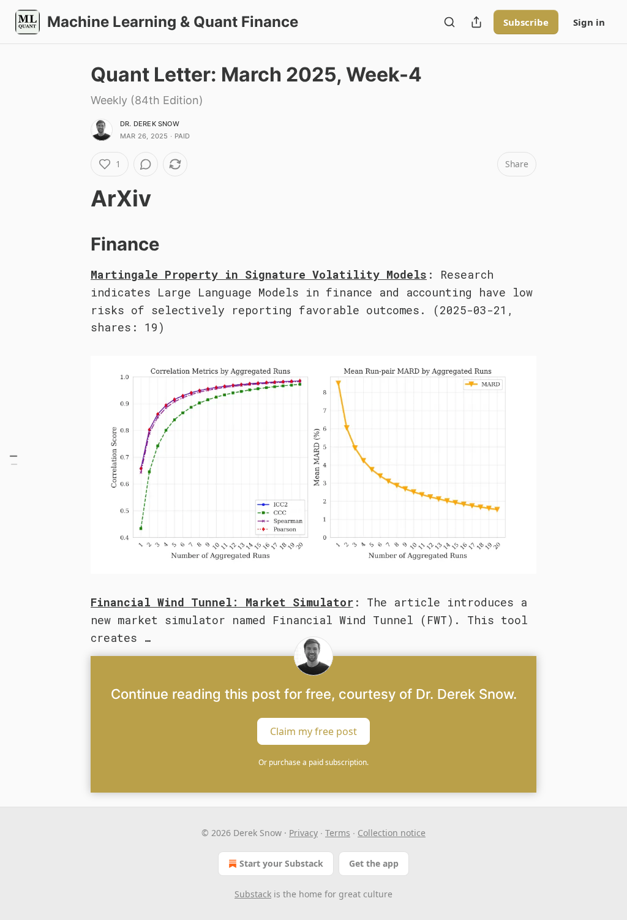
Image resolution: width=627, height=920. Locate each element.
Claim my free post (313, 731)
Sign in (589, 22)
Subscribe (526, 22)
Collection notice (392, 833)
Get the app (374, 863)
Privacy (303, 833)
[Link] (73, 199)
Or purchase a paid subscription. (313, 762)
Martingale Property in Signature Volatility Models (259, 274)
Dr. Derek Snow (149, 123)
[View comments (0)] (145, 164)
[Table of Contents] (13, 460)
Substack (253, 894)
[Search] (449, 22)
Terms (337, 833)
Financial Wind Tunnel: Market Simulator (222, 602)
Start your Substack (281, 863)
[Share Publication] (476, 22)
